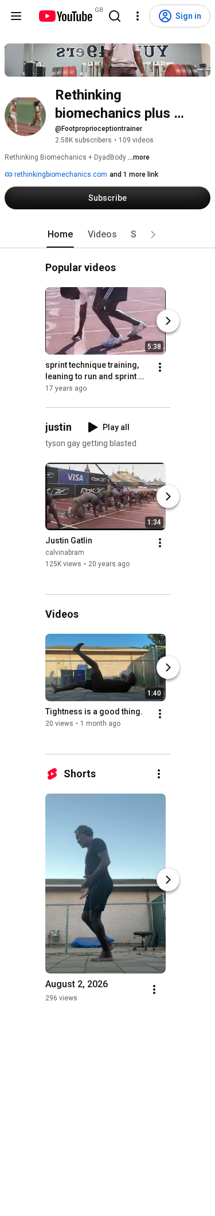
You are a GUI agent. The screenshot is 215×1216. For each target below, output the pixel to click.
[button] (153, 234)
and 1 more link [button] (134, 174)
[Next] (168, 320)
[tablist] (107, 234)
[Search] (115, 16)
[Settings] (137, 16)
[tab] (60, 234)
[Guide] (16, 16)
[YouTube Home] (65, 16)
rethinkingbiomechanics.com (60, 174)
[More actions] (159, 367)
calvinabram (64, 553)
